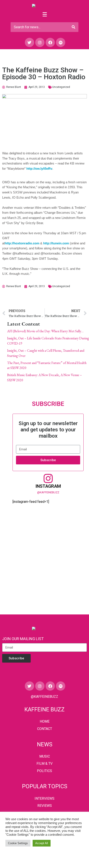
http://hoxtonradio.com (22, 243)
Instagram (48, 486)
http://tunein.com (56, 243)
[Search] (73, 27)
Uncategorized (61, 87)
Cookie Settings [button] (18, 843)
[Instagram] (39, 42)
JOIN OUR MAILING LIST (23, 638)
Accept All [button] (41, 843)
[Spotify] (60, 42)
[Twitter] (29, 42)
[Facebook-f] (50, 42)
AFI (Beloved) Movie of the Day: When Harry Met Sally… (45, 331)
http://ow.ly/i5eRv (39, 168)
